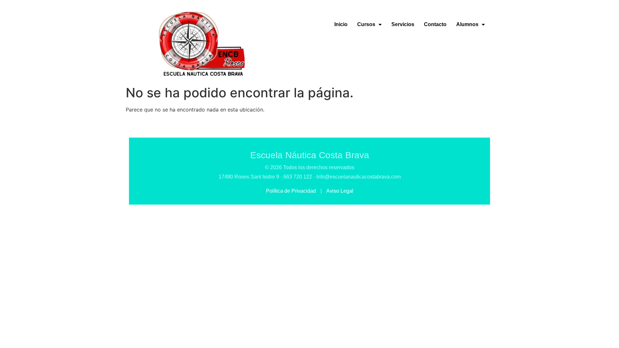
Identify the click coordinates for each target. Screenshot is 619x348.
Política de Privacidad (291, 191)
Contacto (435, 24)
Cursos (366, 24)
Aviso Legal (339, 191)
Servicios (402, 24)
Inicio (341, 24)
